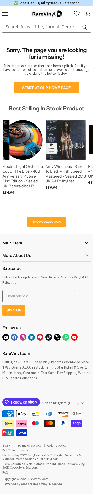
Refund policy (56, 446)
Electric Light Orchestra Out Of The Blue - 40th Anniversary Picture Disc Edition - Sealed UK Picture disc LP (22, 176)
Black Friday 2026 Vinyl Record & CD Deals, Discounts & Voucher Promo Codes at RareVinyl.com (41, 457)
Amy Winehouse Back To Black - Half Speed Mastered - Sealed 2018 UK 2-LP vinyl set (65, 173)
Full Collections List (16, 450)
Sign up (13, 310)
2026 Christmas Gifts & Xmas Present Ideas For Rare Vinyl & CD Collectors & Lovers (43, 465)
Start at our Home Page (46, 87)
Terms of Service (30, 446)
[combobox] (40, 27)
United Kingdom (60, 403)
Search (7, 446)
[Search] (84, 27)
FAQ (5, 472)
